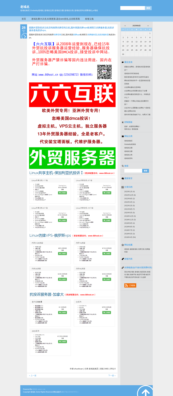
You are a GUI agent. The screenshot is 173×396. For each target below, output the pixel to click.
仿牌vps (76, 35)
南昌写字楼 (141, 274)
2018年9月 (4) (129, 223)
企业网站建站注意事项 (132, 87)
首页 (24, 19)
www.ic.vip (41, 389)
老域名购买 (128, 141)
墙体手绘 (133, 274)
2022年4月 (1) (129, 202)
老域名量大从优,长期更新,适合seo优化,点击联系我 (55, 19)
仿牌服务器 (92, 35)
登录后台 (127, 129)
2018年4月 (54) (130, 237)
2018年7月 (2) (129, 230)
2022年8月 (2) (129, 199)
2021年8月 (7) (129, 209)
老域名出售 (128, 155)
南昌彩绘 (143, 272)
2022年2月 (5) (129, 206)
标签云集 (89, 19)
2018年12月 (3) (130, 216)
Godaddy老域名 (130, 144)
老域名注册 (128, 151)
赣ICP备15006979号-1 (70, 392)
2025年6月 (136, 26)
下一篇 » (112, 375)
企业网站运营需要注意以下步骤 (135, 91)
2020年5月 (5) (129, 213)
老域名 (25, 7)
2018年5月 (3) (129, 234)
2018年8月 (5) (129, 227)
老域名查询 (128, 158)
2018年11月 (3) (130, 220)
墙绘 (132, 272)
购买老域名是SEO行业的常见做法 (136, 77)
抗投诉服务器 (103, 35)
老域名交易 (128, 148)
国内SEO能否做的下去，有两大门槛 (137, 115)
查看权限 (135, 129)
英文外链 (127, 272)
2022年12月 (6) (130, 195)
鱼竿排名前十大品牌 (138, 277)
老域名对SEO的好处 (131, 73)
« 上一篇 (32, 375)
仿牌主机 (141, 249)
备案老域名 (134, 249)
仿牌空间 (57, 35)
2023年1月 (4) (129, 192)
